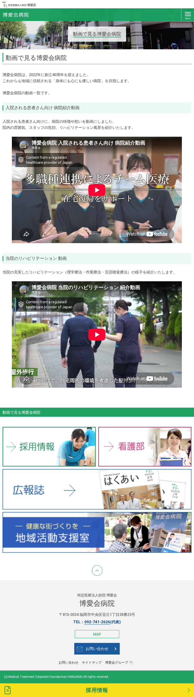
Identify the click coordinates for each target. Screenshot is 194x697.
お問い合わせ (97, 648)
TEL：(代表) (97, 622)
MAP (97, 634)
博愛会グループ (116, 662)
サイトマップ (92, 662)
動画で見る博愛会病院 (21, 412)
